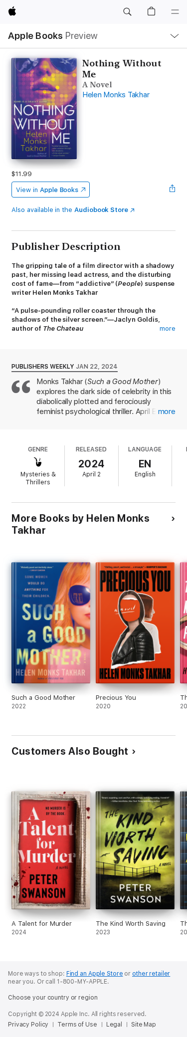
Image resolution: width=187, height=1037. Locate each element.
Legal (114, 1024)
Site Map (143, 1024)
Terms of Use (77, 1024)
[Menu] (175, 12)
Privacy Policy (28, 1024)
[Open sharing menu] (172, 189)
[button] (127, 12)
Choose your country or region (53, 997)
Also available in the (69, 209)
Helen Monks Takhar (116, 94)
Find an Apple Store (94, 973)
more (168, 328)
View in (47, 190)
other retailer (151, 973)
